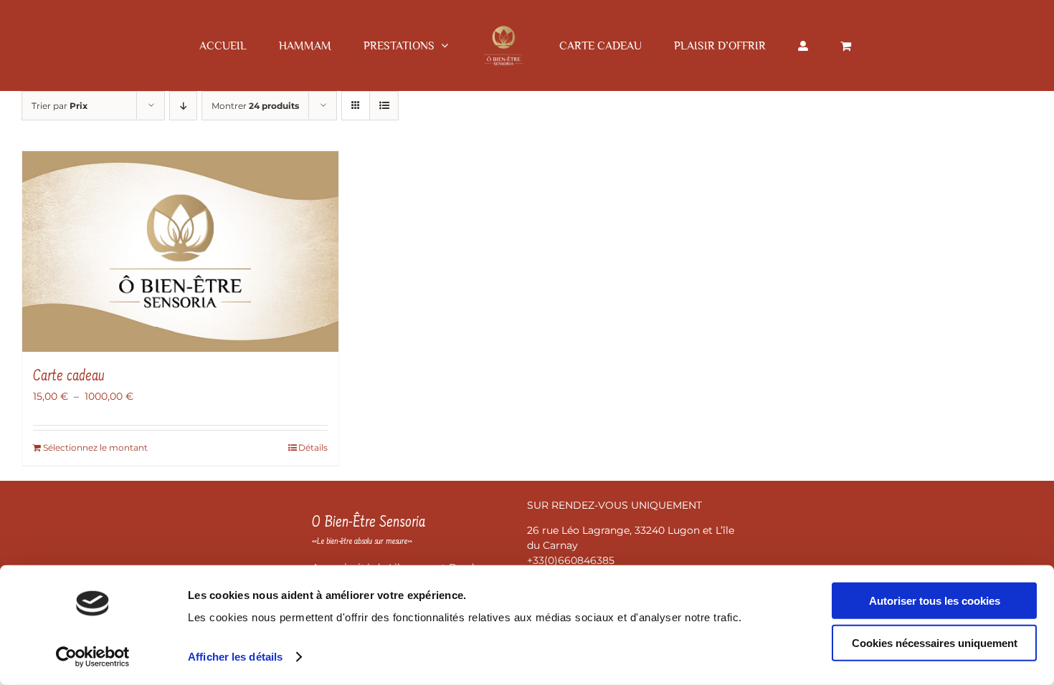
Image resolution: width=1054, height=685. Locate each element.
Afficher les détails (235, 657)
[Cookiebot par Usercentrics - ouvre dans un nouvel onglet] (93, 657)
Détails (313, 447)
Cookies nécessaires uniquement (934, 642)
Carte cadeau (69, 376)
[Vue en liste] (384, 106)
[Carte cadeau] (180, 251)
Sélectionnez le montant (95, 447)
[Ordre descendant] (183, 105)
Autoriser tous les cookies (934, 601)
